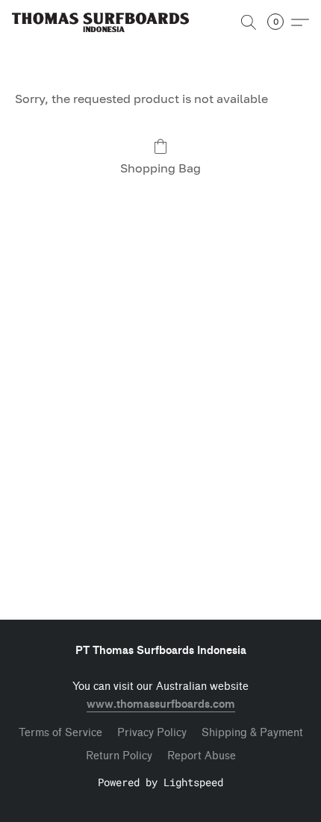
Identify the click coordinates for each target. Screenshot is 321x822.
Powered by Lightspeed (160, 782)
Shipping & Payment (252, 732)
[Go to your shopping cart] (280, 22)
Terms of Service (60, 732)
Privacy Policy (152, 732)
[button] (105, 22)
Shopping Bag (160, 168)
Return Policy (119, 756)
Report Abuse (201, 756)
